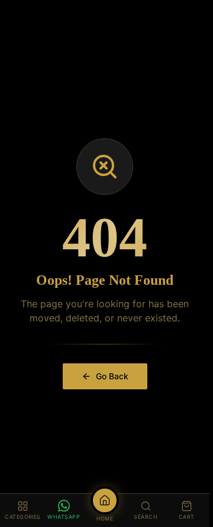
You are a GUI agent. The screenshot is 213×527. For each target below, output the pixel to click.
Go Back (112, 376)
